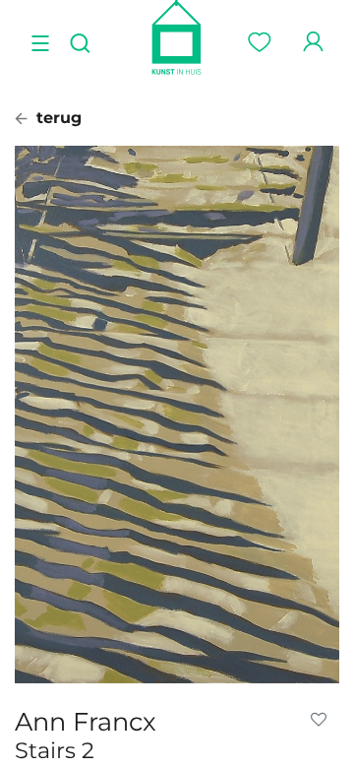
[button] (322, 720)
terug (56, 117)
